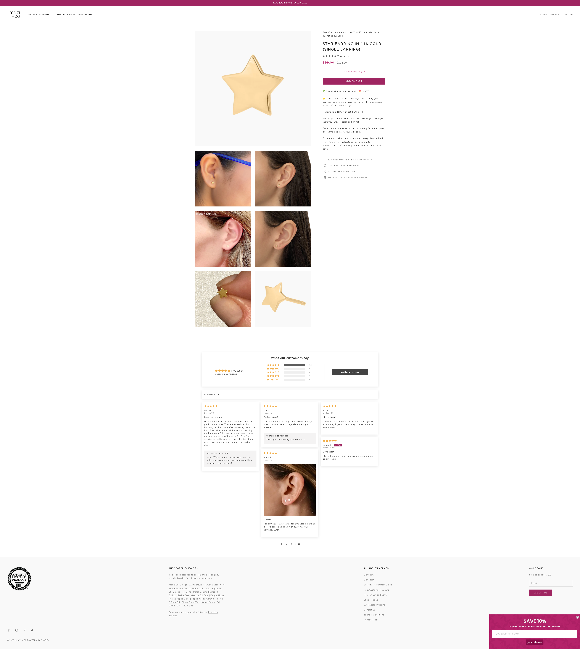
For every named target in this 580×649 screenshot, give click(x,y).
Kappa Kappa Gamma (203, 598)
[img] (211, 406)
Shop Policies (371, 599)
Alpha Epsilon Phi (215, 584)
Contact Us (369, 609)
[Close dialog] (577, 617)
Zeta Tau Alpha (185, 605)
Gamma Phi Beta (199, 595)
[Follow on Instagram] (16, 630)
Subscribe (541, 592)
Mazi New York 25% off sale (357, 32)
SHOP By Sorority (39, 14)
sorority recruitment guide (74, 14)
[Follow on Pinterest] (24, 630)
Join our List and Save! (375, 594)
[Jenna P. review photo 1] (290, 490)
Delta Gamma (200, 591)
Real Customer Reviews (376, 589)
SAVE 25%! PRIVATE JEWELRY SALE (290, 3)
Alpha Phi (217, 588)
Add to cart (354, 81)
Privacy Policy (371, 619)
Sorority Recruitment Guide (378, 584)
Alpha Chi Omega (178, 584)
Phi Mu (219, 598)
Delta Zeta (183, 595)
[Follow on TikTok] (32, 630)
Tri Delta (186, 591)
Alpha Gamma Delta (179, 588)
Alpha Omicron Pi (201, 588)
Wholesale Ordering (374, 604)
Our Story (369, 574)
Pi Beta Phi (174, 602)
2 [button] (286, 543)
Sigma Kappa (208, 602)
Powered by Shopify (38, 640)
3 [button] (291, 543)
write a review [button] (350, 372)
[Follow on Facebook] (8, 630)
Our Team (369, 579)
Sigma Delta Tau (190, 602)
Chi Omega (174, 591)
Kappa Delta (183, 598)
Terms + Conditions (374, 614)
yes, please (534, 642)
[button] (330, 56)
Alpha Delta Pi (197, 584)
